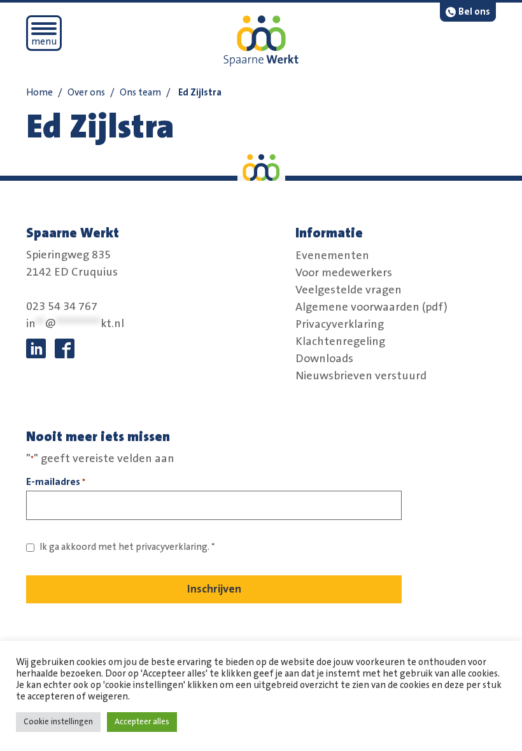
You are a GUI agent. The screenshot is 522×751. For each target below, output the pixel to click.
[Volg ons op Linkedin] (36, 348)
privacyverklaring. (172, 547)
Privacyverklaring (339, 324)
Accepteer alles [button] (142, 721)
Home (39, 92)
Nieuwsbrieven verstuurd (361, 375)
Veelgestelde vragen (348, 289)
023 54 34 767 (61, 306)
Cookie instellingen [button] (58, 721)
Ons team (140, 92)
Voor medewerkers (343, 272)
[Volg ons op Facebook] (64, 348)
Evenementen (332, 255)
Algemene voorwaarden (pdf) (371, 306)
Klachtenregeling (340, 341)
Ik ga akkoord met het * (127, 547)
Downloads (324, 358)
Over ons (86, 92)
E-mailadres (55, 482)
